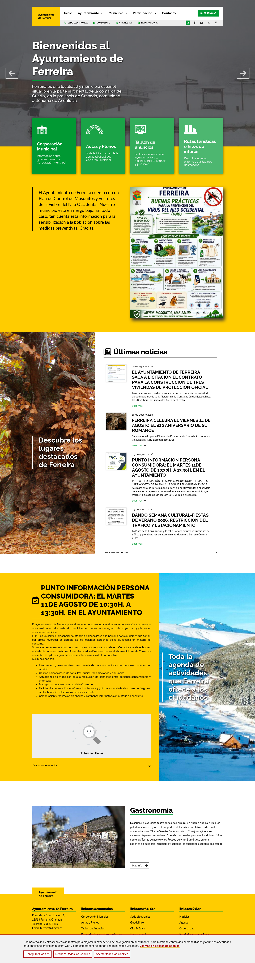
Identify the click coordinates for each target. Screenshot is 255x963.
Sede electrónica (78, 23)
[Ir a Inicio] (46, 16)
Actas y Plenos (90, 922)
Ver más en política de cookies (160, 945)
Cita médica (125, 23)
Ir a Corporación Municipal (54, 146)
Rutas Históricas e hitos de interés (102, 934)
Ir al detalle (116, 373)
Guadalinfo (103, 23)
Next (243, 73)
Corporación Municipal (95, 916)
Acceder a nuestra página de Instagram (216, 23)
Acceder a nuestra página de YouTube (202, 23)
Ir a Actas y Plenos (103, 146)
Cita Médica (137, 928)
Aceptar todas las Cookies (112, 954)
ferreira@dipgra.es (51, 928)
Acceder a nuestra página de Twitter (209, 23)
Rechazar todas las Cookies (72, 954)
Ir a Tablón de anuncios (152, 146)
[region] (127, 948)
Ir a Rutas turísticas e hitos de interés (201, 146)
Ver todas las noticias (117, 552)
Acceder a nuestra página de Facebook (195, 23)
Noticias (184, 916)
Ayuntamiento (88, 13)
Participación (142, 13)
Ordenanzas (186, 928)
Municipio (116, 13)
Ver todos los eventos (45, 765)
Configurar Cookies (37, 954)
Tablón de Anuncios (93, 928)
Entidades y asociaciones (194, 934)
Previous (12, 73)
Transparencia (149, 23)
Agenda (184, 922)
